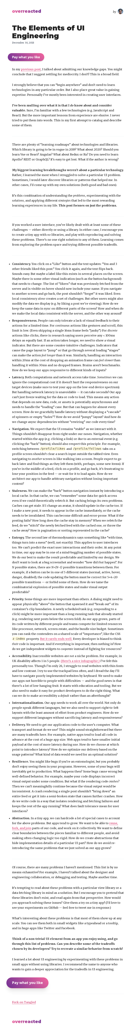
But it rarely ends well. (56, 639)
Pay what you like (26, 57)
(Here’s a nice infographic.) (80, 661)
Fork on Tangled (24, 1002)
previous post (31, 69)
